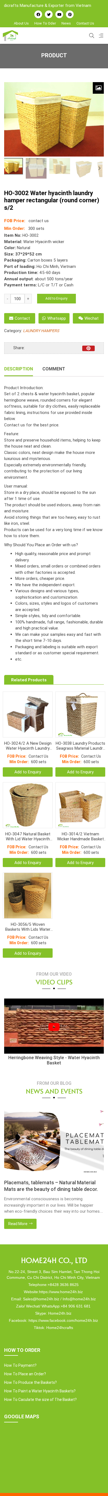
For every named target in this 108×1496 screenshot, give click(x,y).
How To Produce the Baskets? (30, 1382)
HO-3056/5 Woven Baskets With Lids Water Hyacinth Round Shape (27, 927)
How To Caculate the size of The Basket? (40, 1399)
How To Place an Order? (25, 1373)
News (66, 23)
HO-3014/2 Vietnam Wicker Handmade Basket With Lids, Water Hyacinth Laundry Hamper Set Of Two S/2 (80, 836)
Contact (22, 318)
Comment (53, 369)
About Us (21, 23)
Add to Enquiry (56, 298)
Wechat (91, 318)
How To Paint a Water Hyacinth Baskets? (40, 1391)
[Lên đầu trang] (96, 1482)
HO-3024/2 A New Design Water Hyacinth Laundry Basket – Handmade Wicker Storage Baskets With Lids (28, 746)
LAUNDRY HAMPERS (41, 330)
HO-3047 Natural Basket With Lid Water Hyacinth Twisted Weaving (27, 836)
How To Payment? (20, 1365)
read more (61, 1223)
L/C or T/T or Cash (55, 284)
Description (18, 369)
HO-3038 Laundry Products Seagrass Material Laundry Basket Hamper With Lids (80, 746)
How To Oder (45, 23)
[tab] (18, 369)
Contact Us (85, 23)
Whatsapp (56, 318)
